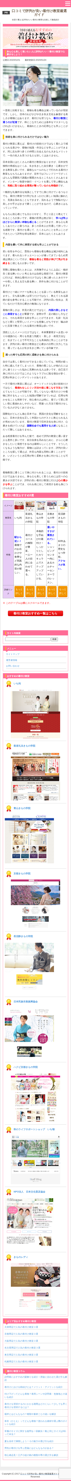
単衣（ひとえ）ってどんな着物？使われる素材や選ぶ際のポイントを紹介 (35, 1422)
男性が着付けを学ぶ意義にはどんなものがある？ (29, 1448)
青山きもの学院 (22, 808)
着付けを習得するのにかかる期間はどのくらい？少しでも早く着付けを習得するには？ (35, 1405)
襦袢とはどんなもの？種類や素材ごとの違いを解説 (30, 1414)
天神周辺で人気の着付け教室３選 (21, 1327)
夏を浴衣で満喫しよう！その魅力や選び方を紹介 (29, 1441)
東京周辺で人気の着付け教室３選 (21, 1354)
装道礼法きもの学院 (24, 745)
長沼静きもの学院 (23, 936)
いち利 (17, 683)
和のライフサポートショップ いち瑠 (34, 1129)
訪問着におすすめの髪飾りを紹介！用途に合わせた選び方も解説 (35, 1378)
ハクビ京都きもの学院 (26, 1067)
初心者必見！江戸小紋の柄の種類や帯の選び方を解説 (31, 1455)
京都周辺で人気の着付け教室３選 (21, 1334)
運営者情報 (11, 660)
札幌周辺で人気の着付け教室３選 (21, 1361)
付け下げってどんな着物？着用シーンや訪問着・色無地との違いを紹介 (35, 1395)
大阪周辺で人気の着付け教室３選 (21, 1341)
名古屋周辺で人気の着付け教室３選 (22, 1347)
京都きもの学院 (22, 873)
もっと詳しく (19, 591)
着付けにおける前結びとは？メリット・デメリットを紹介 (33, 1387)
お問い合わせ (12, 666)
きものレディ (21, 1257)
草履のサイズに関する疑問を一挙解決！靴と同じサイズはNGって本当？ (35, 1433)
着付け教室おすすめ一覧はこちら (35, 613)
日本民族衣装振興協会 (26, 1001)
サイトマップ (12, 654)
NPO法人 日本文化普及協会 (29, 1191)
